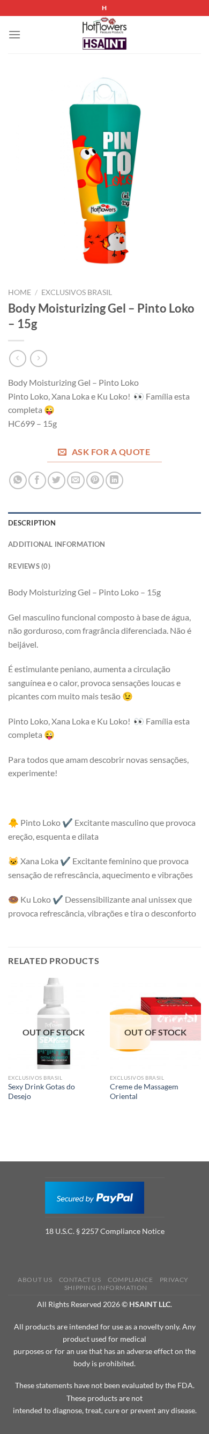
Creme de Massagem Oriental (144, 1091)
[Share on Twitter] (56, 480)
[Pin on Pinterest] (95, 480)
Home (19, 292)
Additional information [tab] (57, 544)
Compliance (130, 1280)
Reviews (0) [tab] (29, 566)
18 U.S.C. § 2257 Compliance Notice (105, 1231)
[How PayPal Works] (94, 1196)
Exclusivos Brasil (76, 292)
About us (35, 1280)
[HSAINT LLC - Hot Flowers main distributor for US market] (104, 34)
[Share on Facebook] (37, 480)
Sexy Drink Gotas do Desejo (41, 1091)
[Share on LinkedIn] (114, 480)
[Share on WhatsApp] (18, 480)
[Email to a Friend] (76, 480)
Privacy (174, 1280)
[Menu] (14, 34)
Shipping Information (105, 1288)
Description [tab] (32, 523)
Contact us (80, 1280)
